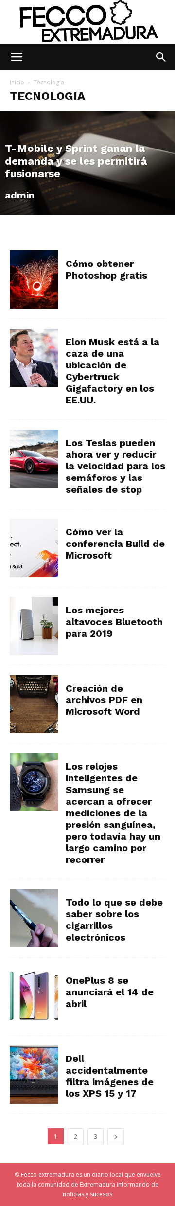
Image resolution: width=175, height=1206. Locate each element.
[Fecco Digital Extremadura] (87, 22)
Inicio (17, 82)
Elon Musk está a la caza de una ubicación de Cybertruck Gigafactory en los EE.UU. (112, 371)
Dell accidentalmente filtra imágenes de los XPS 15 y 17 (110, 1076)
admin (20, 195)
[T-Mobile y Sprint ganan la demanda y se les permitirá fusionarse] (87, 163)
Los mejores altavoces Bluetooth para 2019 (114, 621)
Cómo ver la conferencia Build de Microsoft (115, 543)
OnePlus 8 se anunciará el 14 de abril (110, 992)
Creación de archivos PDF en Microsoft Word (104, 699)
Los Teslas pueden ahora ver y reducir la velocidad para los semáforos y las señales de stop (115, 466)
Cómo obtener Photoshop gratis (106, 269)
